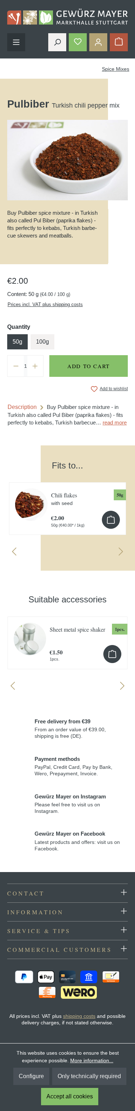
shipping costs (79, 1016)
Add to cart (88, 366)
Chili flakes (64, 498)
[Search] (57, 42)
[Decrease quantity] (16, 366)
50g (17, 342)
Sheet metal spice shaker (77, 629)
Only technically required (89, 1076)
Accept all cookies (69, 1096)
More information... (91, 1060)
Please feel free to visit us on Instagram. (70, 803)
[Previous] (14, 553)
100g (42, 342)
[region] (67, 505)
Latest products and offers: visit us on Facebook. (77, 841)
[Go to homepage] (67, 17)
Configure (31, 1076)
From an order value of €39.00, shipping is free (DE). (70, 728)
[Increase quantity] (35, 366)
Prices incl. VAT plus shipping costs (45, 304)
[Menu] (16, 42)
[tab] (67, 415)
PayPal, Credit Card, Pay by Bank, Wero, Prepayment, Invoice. (73, 766)
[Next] (121, 553)
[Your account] (98, 42)
